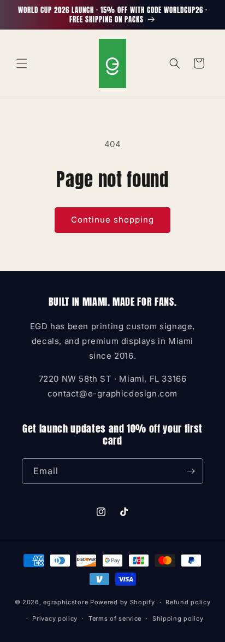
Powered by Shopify (122, 602)
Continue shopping (112, 219)
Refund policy (187, 602)
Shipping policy (178, 618)
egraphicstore (65, 602)
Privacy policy (55, 618)
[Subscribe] (191, 471)
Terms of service (114, 618)
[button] (22, 63)
